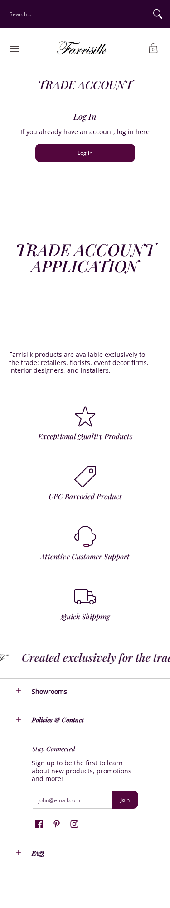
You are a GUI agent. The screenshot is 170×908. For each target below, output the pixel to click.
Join (125, 800)
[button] (153, 49)
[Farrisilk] (82, 49)
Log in (85, 153)
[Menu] (14, 49)
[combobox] (78, 14)
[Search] (158, 14)
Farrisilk (18, 895)
